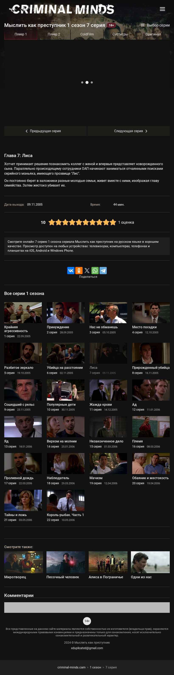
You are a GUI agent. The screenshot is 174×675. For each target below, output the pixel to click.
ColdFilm (87, 34)
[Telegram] (103, 270)
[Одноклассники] (79, 270)
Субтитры (120, 34)
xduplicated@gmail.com (87, 648)
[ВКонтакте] (70, 270)
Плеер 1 (21, 34)
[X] (87, 270)
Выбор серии (158, 25)
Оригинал (153, 34)
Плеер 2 (54, 34)
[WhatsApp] (95, 270)
